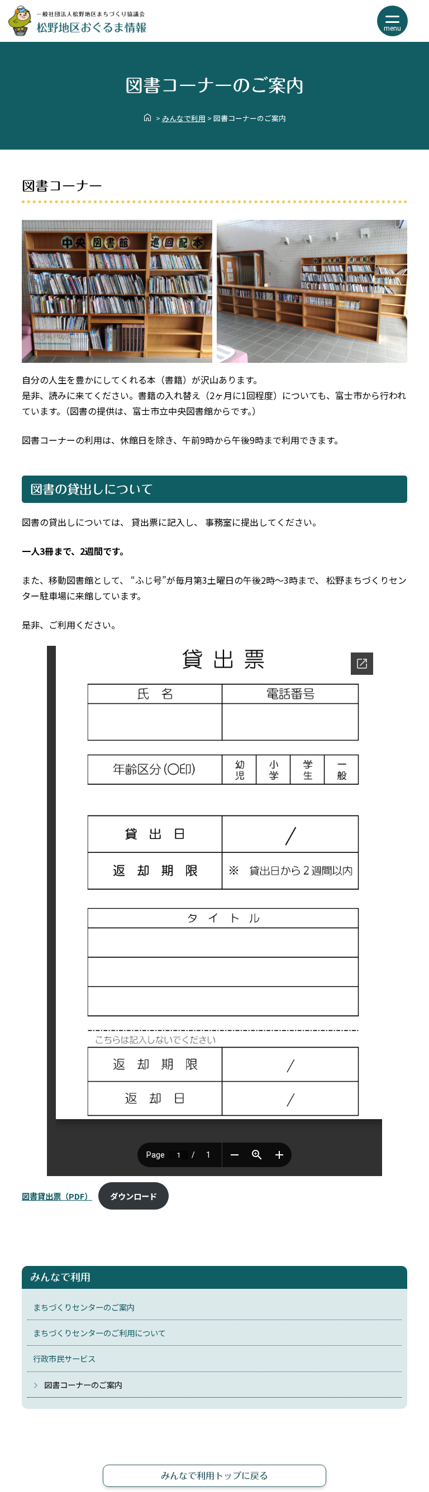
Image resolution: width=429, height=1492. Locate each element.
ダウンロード (133, 1196)
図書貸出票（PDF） (57, 1196)
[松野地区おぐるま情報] (77, 32)
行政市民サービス (64, 1358)
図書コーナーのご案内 (83, 1384)
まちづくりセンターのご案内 (84, 1307)
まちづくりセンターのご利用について (99, 1333)
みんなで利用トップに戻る (214, 1475)
